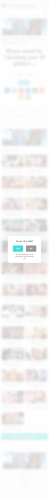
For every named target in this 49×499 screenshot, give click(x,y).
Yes (18, 248)
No (31, 248)
